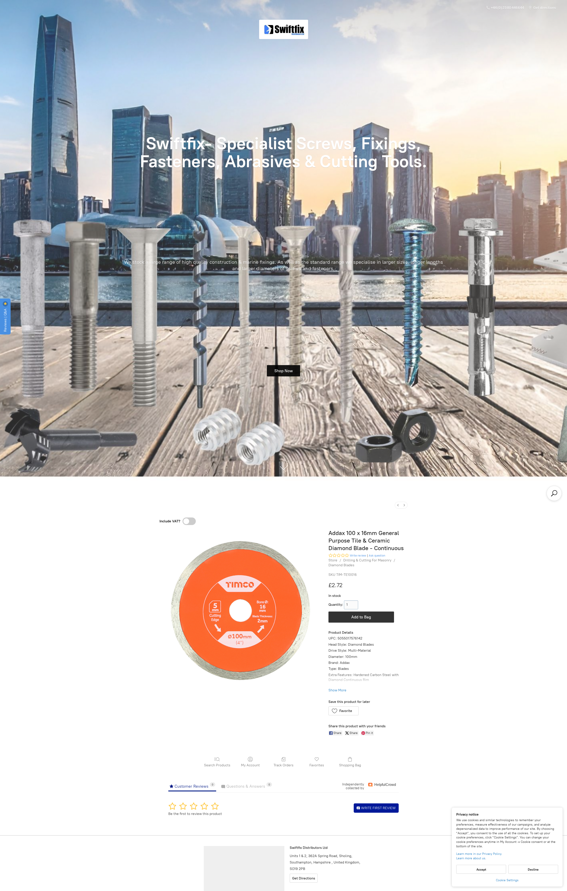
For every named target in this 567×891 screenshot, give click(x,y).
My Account (250, 765)
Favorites (316, 765)
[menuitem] (398, 505)
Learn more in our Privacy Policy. (479, 854)
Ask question (377, 555)
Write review (358, 555)
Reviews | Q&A (5, 320)
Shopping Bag (350, 765)
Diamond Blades (341, 565)
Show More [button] (337, 690)
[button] (343, 710)
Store (332, 560)
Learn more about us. (471, 858)
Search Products (217, 765)
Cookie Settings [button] (507, 880)
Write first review (378, 808)
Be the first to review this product (195, 814)
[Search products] (554, 493)
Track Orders (283, 765)
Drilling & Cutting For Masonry (367, 560)
